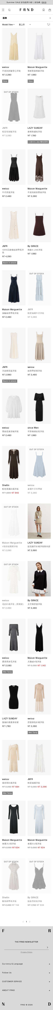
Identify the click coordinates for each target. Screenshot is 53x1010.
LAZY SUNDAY (35, 128)
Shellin (5, 485)
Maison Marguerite (38, 67)
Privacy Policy (26, 952)
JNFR (5, 128)
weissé (5, 67)
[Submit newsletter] (47, 947)
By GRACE (33, 246)
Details (42, 2)
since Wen (33, 428)
